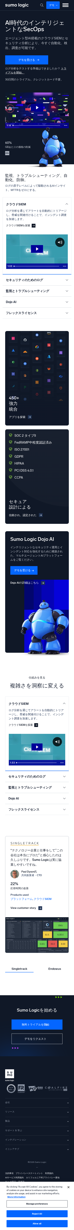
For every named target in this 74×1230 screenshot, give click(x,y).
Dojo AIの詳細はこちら (24, 582)
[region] (37, 1206)
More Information (16, 1197)
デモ (51, 5)
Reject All (37, 1213)
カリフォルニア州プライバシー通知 (43, 1178)
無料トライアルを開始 (35, 1024)
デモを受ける (26, 60)
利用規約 (49, 1173)
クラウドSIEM (42, 899)
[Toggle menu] (65, 5)
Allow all (37, 1223)
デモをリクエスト (35, 1038)
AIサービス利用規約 (14, 1178)
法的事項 (9, 1173)
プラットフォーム (21, 899)
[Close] (68, 1187)
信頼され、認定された (22, 515)
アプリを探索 (17, 417)
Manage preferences (37, 1204)
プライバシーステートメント (29, 1173)
